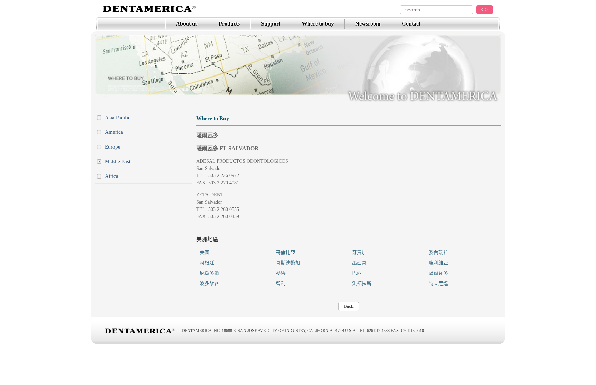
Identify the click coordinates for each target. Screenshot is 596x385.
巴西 (357, 273)
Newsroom (367, 24)
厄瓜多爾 (209, 273)
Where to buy (318, 24)
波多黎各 (209, 283)
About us (186, 24)
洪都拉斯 (361, 283)
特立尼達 (438, 283)
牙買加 (359, 252)
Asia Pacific (117, 117)
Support (270, 24)
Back (349, 306)
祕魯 (281, 273)
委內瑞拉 (438, 252)
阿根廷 (207, 262)
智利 (281, 283)
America (114, 132)
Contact (411, 24)
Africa (111, 176)
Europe (112, 147)
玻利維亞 (438, 262)
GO (484, 9)
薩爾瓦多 (438, 273)
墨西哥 (359, 262)
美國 (204, 252)
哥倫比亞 (285, 252)
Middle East (117, 161)
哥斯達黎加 (288, 262)
